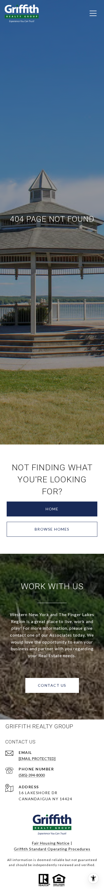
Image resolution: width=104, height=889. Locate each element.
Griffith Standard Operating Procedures (52, 849)
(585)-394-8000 (32, 775)
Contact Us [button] (52, 685)
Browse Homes (52, 529)
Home (52, 509)
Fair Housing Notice (51, 843)
